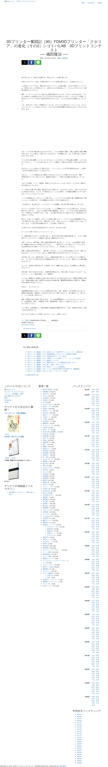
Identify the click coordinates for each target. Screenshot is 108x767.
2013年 (79, 731)
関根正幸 (46, 522)
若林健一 (46, 503)
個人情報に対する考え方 (12, 396)
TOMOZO (46, 518)
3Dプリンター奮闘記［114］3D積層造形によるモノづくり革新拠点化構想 (52, 354)
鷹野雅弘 (46, 423)
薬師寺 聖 (46, 482)
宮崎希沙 (46, 497)
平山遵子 (46, 501)
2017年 (79, 723)
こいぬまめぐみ (48, 516)
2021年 (79, 714)
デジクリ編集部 (48, 573)
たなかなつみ (51, 535)
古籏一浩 (46, 394)
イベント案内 (47, 552)
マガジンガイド (48, 565)
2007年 (79, 744)
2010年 (79, 737)
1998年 (79, 763)
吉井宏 (45, 408)
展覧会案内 (46, 554)
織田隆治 (46, 499)
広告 (48, 577)
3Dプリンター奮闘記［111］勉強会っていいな (42, 360)
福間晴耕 (46, 508)
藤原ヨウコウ (47, 520)
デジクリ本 (46, 584)
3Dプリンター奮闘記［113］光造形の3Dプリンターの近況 (46, 356)
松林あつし (46, 449)
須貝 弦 (46, 438)
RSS (83, 3)
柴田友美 (50, 529)
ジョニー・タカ (48, 487)
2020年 (79, 716)
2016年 (79, 725)
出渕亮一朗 (46, 489)
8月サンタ (46, 430)
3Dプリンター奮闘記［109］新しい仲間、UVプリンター (46, 364)
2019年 (79, 718)
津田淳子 (46, 455)
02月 (97, 389)
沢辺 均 (45, 484)
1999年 (79, 761)
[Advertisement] (54, 22)
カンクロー (46, 514)
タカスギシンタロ (53, 527)
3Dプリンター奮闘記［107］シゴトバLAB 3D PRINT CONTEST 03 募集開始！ (54, 369)
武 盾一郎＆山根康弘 (49, 432)
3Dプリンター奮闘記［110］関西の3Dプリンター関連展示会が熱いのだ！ (52, 362)
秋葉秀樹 (46, 478)
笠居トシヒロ (47, 406)
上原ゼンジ (46, 417)
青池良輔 (46, 436)
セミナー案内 (47, 556)
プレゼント (46, 571)
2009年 (79, 740)
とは (14, 392)
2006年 (79, 746)
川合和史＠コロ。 (49, 495)
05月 (93, 399)
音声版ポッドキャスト (50, 579)
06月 (97, 399)
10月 (97, 403)
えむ (44, 472)
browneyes (46, 491)
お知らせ (50, 575)
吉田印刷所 (62, 766)
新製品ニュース (48, 558)
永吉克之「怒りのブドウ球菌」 (14, 436)
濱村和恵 (46, 548)
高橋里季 (46, 442)
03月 (93, 392)
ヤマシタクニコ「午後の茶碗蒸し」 (16, 413)
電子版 (7, 434)
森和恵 (45, 480)
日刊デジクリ (47, 586)
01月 (93, 389)
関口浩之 (46, 506)
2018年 (79, 721)
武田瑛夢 (46, 453)
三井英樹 (46, 398)
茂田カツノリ (47, 415)
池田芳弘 (46, 537)
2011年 (79, 735)
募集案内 (46, 569)
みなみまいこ (47, 541)
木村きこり (46, 539)
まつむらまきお (48, 404)
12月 (97, 405)
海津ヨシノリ (47, 411)
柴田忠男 (46, 546)
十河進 (45, 419)
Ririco (45, 493)
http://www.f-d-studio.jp (28, 325)
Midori (45, 440)
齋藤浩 (45, 446)
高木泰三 (46, 470)
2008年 (79, 742)
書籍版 (7, 458)
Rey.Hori (45, 463)
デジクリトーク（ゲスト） (51, 550)
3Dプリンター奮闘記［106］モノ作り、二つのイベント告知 (47, 371)
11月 (93, 405)
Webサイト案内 (48, 567)
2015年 (79, 727)
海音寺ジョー (51, 533)
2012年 (79, 733)
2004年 (79, 750)
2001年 (79, 756)
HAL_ (44, 444)
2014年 (79, 729)
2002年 (79, 754)
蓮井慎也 (46, 476)
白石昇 (45, 427)
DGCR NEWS (47, 389)
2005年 (79, 748)
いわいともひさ (48, 510)
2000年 (79, 759)
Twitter (99, 3)
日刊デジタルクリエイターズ (26, 1)
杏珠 (44, 465)
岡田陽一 (46, 461)
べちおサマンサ (48, 459)
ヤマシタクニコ (48, 425)
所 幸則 (46, 457)
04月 (97, 392)
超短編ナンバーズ (49, 525)
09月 (93, 403)
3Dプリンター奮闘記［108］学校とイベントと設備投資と (46, 367)
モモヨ (45, 396)
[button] (25, 62)
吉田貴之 (46, 512)
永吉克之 (46, 413)
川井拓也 (46, 474)
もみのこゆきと (48, 468)
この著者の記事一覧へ (32, 375)
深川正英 (46, 434)
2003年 (79, 752)
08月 (97, 401)
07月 (93, 401)
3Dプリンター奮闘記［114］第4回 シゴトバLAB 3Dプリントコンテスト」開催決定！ (55, 352)
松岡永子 (50, 531)
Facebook (91, 3)
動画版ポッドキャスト (50, 582)
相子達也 (46, 451)
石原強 (45, 400)
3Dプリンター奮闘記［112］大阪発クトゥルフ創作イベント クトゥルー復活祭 (54, 358)
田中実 (45, 544)
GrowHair (46, 421)
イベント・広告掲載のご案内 (14, 394)
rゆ (44, 402)
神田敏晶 (46, 392)
